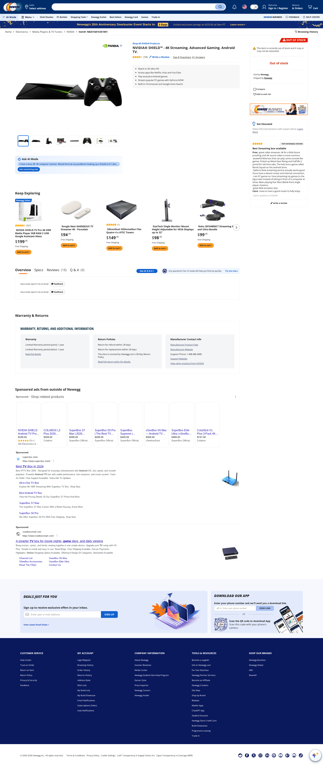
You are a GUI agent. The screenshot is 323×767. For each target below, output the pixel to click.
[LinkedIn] (267, 755)
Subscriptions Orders (87, 705)
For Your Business (200, 670)
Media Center (141, 670)
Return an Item (27, 670)
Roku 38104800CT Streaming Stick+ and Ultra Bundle (218, 228)
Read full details (33, 354)
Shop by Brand (198, 695)
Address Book (83, 680)
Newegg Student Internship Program (152, 675)
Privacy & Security (28, 680)
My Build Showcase (86, 695)
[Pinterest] (273, 755)
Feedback (58, 283)
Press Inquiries (141, 685)
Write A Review (280, 203)
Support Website (178, 358)
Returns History (84, 675)
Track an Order (27, 665)
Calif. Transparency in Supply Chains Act (136, 755)
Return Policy (26, 675)
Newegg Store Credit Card (204, 720)
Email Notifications (86, 700)
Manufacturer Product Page (184, 344)
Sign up (109, 614)
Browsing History (85, 665)
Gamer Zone (140, 680)
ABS (251, 670)
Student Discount (200, 715)
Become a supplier (200, 660)
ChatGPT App (198, 710)
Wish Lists (82, 685)
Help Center (25, 660)
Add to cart (23, 252)
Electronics (22, 31)
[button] (35, 7)
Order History (83, 670)
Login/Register (84, 660)
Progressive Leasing (201, 730)
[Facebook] (247, 755)
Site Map (196, 690)
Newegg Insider (142, 695)
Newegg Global (256, 665)
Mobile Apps (197, 705)
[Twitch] (287, 755)
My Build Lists (83, 690)
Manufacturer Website (181, 349)
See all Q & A (146, 270)
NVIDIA (70, 31)
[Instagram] (260, 755)
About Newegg (141, 660)
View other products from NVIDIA (187, 363)
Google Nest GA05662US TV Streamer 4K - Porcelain (77, 228)
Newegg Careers (142, 690)
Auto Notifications (85, 710)
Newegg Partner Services (204, 675)
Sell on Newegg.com (201, 665)
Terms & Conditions (75, 755)
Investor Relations (143, 665)
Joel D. (256, 195)
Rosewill (253, 675)
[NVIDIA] (112, 45)
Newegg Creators (200, 685)
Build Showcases (199, 725)
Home (8, 31)
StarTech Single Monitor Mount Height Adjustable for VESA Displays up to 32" (173, 229)
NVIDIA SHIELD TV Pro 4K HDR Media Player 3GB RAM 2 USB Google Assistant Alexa (33, 233)
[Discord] (294, 755)
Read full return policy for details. (114, 361)
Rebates (195, 700)
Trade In (196, 735)
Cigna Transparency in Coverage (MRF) (174, 755)
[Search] (220, 7)
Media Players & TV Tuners (47, 31)
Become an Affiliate (201, 680)
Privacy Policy (93, 755)
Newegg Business (257, 660)
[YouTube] (280, 755)
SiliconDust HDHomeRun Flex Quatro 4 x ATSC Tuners (123, 231)
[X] (253, 755)
